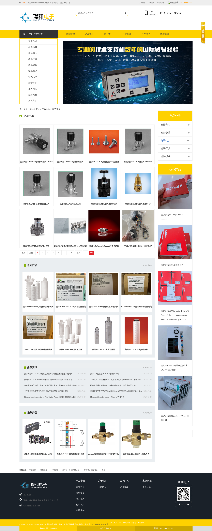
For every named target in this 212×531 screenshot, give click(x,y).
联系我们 (142, 3)
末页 (78, 253)
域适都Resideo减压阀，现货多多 (136, 454)
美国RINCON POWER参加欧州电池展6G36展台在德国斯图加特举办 (116, 391)
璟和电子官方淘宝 (90, 470)
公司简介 (102, 487)
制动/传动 (32, 71)
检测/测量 (32, 47)
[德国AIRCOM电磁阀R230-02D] (104, 199)
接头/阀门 (32, 89)
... (64, 253)
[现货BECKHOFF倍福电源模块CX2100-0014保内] (175, 359)
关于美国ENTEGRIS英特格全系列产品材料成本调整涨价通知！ (48, 374)
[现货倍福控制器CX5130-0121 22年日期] (175, 410)
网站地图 (160, 3)
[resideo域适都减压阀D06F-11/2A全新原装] (103, 444)
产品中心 (89, 34)
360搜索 (55, 470)
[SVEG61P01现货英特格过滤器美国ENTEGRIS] (38, 338)
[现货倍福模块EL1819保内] (175, 259)
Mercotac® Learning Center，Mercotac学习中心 (107, 397)
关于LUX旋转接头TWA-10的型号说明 (104, 374)
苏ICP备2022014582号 (100, 524)
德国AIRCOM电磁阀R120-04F (138, 204)
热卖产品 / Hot (106, 528)
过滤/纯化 (32, 95)
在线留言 (151, 3)
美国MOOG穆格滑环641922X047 (138, 246)
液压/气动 (32, 41)
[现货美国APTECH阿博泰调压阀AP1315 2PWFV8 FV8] (36, 155)
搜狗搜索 (43, 470)
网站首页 (70, 34)
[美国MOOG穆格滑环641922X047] (138, 241)
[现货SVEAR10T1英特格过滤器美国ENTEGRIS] (103, 294)
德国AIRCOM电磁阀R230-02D (104, 204)
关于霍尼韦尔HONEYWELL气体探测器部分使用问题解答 (46, 391)
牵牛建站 (122, 523)
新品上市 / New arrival (163, 528)
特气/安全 (32, 77)
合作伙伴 (145, 34)
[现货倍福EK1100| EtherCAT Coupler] (175, 209)
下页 (70, 253)
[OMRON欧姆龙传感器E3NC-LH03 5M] (38, 444)
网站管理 (140, 523)
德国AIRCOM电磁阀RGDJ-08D (36, 246)
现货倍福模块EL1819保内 (172, 265)
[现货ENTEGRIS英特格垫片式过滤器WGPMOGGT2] (104, 154)
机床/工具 (32, 59)
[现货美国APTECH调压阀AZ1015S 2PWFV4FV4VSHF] (138, 156)
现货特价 (32, 83)
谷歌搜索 (32, 470)
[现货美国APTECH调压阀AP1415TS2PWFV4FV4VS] (70, 198)
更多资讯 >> (147, 367)
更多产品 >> (147, 265)
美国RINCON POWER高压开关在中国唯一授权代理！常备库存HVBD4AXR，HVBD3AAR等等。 (65, 2)
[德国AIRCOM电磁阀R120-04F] (138, 194)
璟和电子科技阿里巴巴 (70, 470)
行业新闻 (127, 34)
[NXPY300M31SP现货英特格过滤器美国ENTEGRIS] (136, 295)
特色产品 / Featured (48, 528)
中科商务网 (131, 523)
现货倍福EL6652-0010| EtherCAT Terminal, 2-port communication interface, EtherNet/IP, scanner (175, 315)
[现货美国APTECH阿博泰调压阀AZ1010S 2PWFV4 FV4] (36, 198)
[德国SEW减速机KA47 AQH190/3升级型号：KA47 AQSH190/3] (70, 233)
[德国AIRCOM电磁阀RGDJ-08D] (36, 236)
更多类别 (32, 101)
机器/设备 (32, 65)
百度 (103, 470)
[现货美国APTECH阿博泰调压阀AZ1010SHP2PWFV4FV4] (70, 156)
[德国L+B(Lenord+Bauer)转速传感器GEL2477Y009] (104, 241)
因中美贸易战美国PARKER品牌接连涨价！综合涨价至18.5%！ (114, 385)
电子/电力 (32, 53)
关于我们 (108, 34)
